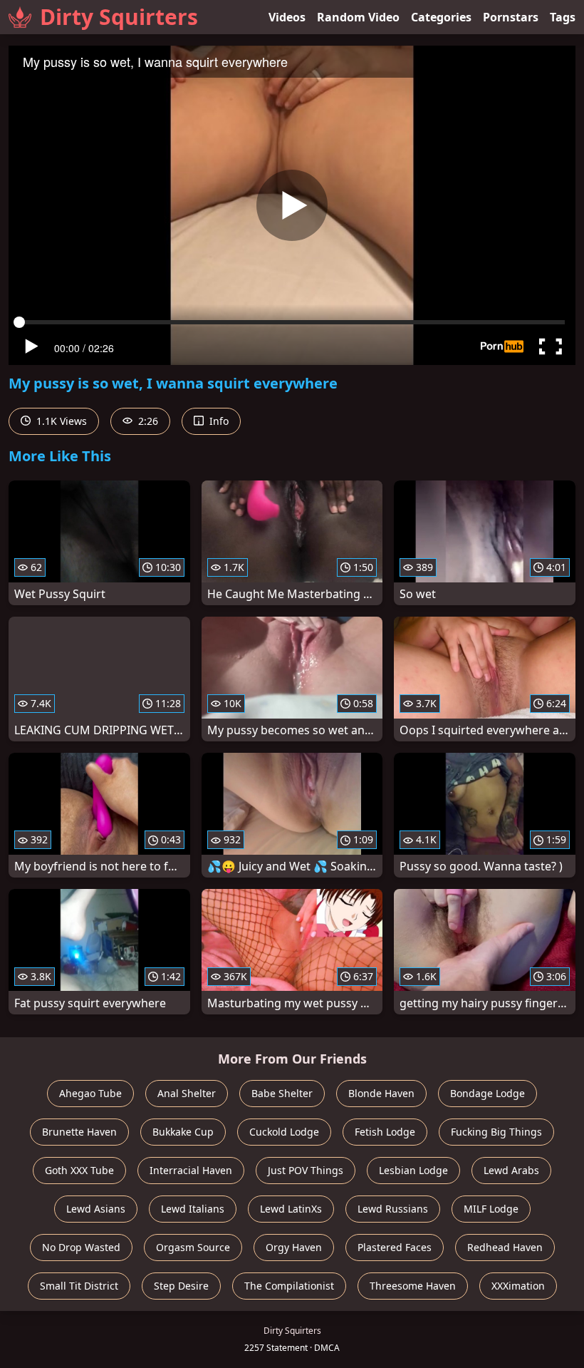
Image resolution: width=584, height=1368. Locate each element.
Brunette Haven (79, 1131)
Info (218, 421)
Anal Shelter (186, 1093)
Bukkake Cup (183, 1131)
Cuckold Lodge (284, 1131)
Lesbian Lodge (413, 1170)
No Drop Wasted (81, 1247)
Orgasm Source (193, 1247)
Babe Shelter (282, 1093)
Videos (287, 17)
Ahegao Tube (90, 1093)
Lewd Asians (95, 1208)
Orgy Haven (294, 1247)
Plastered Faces (395, 1247)
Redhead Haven (505, 1247)
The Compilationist (289, 1285)
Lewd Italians (192, 1208)
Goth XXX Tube (79, 1170)
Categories (441, 17)
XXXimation (518, 1285)
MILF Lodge (491, 1208)
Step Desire (181, 1285)
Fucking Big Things (496, 1131)
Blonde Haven (381, 1093)
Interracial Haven (191, 1170)
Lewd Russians (393, 1208)
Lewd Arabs (511, 1170)
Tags (562, 17)
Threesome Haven (413, 1285)
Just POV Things (305, 1170)
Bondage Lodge (487, 1093)
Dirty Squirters (119, 16)
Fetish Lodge (385, 1131)
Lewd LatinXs (291, 1208)
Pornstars (510, 17)
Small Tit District (79, 1285)
